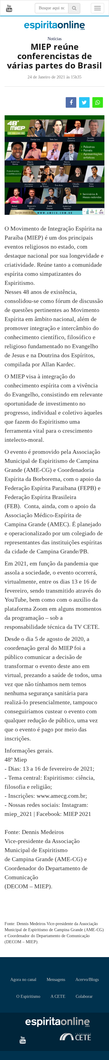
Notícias (54, 39)
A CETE (58, 996)
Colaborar (84, 996)
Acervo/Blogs (87, 979)
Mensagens (56, 979)
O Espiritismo (28, 996)
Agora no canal (23, 979)
